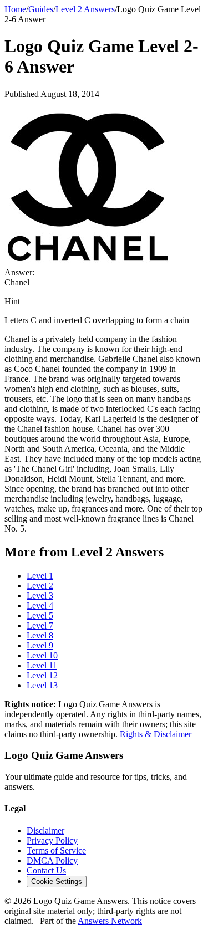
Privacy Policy (52, 840)
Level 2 (40, 585)
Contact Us (46, 870)
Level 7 (40, 625)
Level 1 (40, 575)
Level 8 (40, 635)
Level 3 (40, 595)
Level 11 (42, 665)
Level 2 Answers (85, 9)
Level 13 (42, 685)
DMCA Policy (52, 860)
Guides (40, 9)
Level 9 (40, 645)
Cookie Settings (56, 881)
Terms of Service (56, 850)
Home (15, 9)
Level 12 (42, 675)
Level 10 (42, 655)
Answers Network (110, 921)
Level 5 (40, 615)
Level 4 (40, 605)
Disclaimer (45, 830)
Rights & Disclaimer (155, 734)
